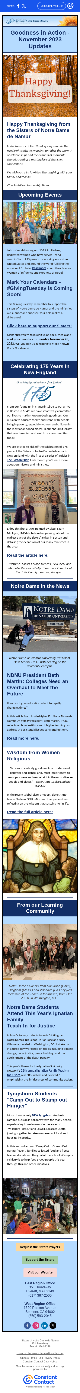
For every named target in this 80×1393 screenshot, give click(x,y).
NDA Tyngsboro (42, 1115)
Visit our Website (40, 1272)
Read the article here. (27, 555)
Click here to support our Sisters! (39, 326)
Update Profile (28, 1357)
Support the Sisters (40, 1260)
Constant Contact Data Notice (40, 1361)
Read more (39, 268)
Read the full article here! (30, 812)
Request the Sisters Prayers (40, 1247)
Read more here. (23, 738)
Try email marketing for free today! (40, 1387)
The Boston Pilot (18, 460)
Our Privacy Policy (49, 1357)
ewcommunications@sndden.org (45, 1366)
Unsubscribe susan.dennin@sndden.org (40, 1353)
